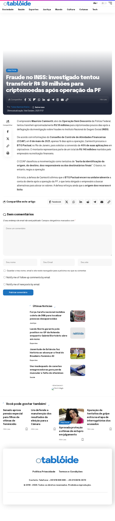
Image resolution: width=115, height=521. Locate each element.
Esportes (34, 343)
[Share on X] (30, 99)
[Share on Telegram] (53, 99)
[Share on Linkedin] (44, 99)
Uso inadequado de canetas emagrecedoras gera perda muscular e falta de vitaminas (46, 369)
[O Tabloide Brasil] (17, 3)
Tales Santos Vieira (20, 107)
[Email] (62, 99)
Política (12, 70)
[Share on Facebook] (25, 99)
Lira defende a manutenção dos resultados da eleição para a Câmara (41, 417)
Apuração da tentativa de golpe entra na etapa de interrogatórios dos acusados (98, 417)
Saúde (32, 377)
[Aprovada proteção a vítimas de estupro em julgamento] (71, 416)
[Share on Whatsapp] (39, 99)
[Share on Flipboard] (34, 99)
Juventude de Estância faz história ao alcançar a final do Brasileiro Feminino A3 (47, 352)
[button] (89, 3)
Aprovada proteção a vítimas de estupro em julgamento (71, 431)
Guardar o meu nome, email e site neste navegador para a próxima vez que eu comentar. (46, 271)
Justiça (33, 323)
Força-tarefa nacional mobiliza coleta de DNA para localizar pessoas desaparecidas (47, 315)
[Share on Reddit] (48, 99)
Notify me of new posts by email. (23, 284)
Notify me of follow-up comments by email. (28, 277)
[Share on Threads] (58, 99)
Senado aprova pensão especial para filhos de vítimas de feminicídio (13, 417)
